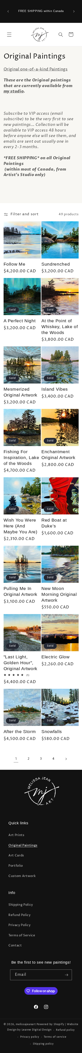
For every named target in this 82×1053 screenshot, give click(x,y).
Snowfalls (51, 731)
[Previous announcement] (8, 11)
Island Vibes (54, 389)
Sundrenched (55, 264)
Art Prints (16, 835)
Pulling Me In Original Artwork (21, 591)
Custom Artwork (22, 876)
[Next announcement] (74, 11)
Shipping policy (43, 1044)
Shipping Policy (20, 905)
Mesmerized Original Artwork (21, 392)
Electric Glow (55, 656)
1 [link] (16, 759)
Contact (15, 945)
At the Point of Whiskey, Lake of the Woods (59, 326)
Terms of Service (21, 935)
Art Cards (16, 855)
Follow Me (14, 264)
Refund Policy (19, 915)
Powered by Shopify (50, 1024)
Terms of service (55, 1037)
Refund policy (65, 1030)
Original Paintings (22, 845)
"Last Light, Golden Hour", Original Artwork (21, 662)
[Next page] (66, 759)
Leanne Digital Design (37, 1030)
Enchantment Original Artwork (58, 454)
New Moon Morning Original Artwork (59, 594)
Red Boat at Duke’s (54, 523)
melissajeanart (26, 1024)
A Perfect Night (20, 320)
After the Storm (20, 731)
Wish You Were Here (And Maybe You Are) (20, 526)
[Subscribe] (66, 974)
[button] (9, 34)
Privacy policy (29, 1037)
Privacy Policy (19, 925)
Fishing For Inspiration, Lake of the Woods (21, 457)
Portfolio (15, 866)
